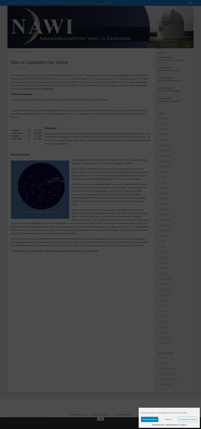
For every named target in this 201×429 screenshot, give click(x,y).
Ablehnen (168, 419)
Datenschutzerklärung (158, 425)
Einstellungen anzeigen (187, 419)
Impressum (183, 425)
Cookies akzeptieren (149, 419)
